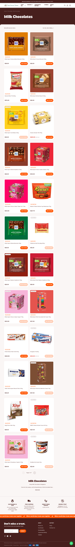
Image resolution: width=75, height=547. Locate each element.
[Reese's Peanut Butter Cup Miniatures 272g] (41, 192)
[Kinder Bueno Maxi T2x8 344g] (16, 337)
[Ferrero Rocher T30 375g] (41, 118)
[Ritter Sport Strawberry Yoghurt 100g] (16, 447)
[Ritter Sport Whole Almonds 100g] (16, 228)
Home (5, 11)
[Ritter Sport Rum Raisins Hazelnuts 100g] (41, 265)
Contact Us (52, 527)
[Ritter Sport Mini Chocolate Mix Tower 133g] (41, 302)
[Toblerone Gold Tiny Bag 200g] (41, 228)
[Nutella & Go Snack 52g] (41, 447)
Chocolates (9, 11)
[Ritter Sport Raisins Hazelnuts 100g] (16, 265)
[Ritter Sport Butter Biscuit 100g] (41, 81)
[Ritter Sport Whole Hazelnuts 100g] (16, 155)
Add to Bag (24, 63)
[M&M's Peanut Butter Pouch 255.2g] (41, 411)
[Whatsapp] (71, 543)
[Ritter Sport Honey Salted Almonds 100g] (16, 44)
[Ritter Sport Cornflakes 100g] (16, 118)
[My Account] (67, 5)
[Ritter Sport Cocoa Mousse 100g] (41, 44)
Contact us (60, 506)
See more (37, 489)
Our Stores (40, 527)
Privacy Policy (16, 545)
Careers (40, 534)
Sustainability (41, 530)
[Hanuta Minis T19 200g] (16, 81)
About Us (40, 525)
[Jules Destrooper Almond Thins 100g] (16, 374)
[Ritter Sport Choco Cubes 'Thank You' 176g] (16, 192)
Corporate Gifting (42, 532)
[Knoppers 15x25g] (41, 339)
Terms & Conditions (24, 545)
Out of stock (23, 137)
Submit (23, 531)
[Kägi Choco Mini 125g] (16, 411)
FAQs (50, 525)
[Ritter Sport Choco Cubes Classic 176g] (41, 155)
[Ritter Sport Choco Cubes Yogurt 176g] (16, 302)
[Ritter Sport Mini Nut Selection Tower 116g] (41, 374)
